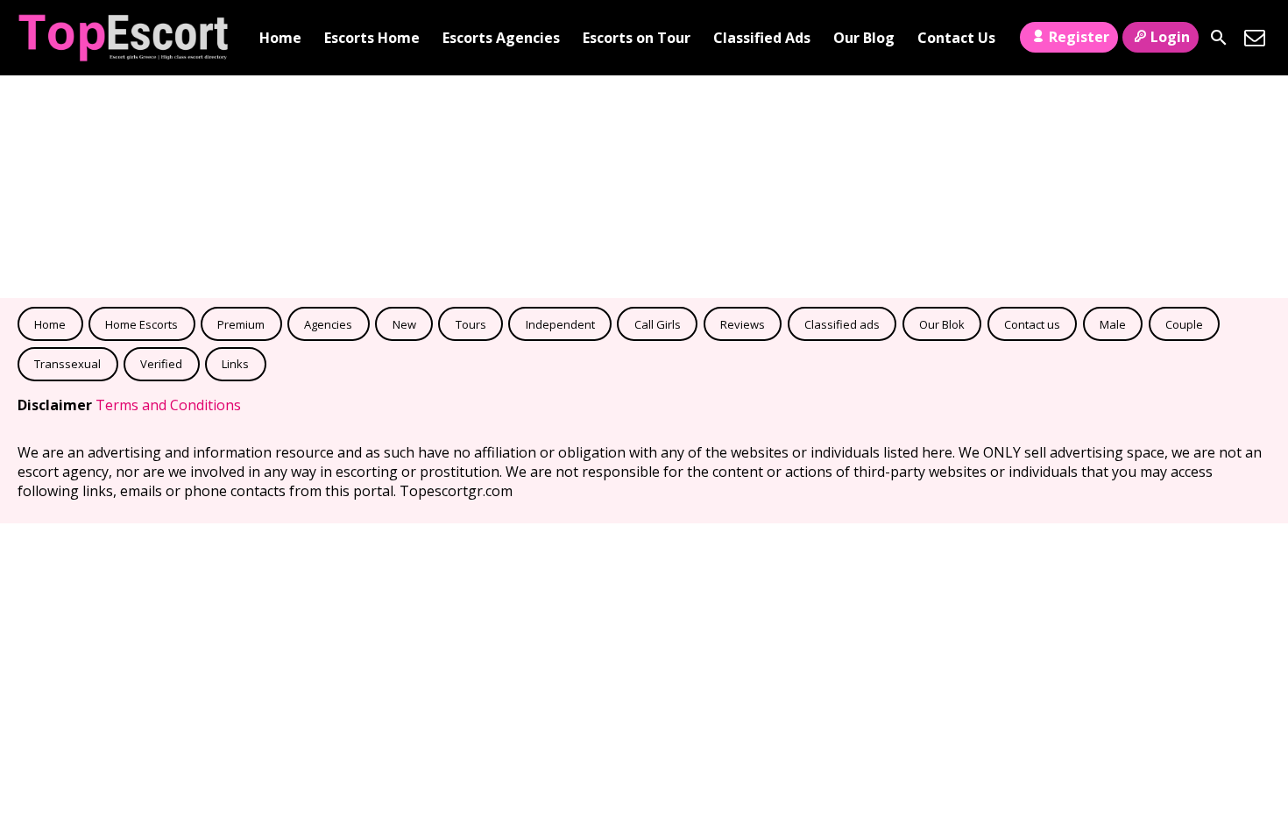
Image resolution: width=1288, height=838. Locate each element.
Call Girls (657, 324)
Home (280, 37)
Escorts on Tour (636, 37)
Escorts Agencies (501, 37)
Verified (161, 364)
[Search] (1219, 37)
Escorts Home (372, 37)
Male (1113, 324)
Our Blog (864, 37)
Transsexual (67, 364)
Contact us (1032, 324)
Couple (1184, 324)
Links (235, 364)
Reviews (742, 324)
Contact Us (956, 37)
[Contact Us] (1254, 37)
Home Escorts (141, 324)
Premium (241, 324)
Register (1079, 36)
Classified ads (842, 324)
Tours (471, 324)
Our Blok (942, 324)
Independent (560, 324)
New (404, 324)
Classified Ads (761, 37)
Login (1170, 36)
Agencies (328, 324)
